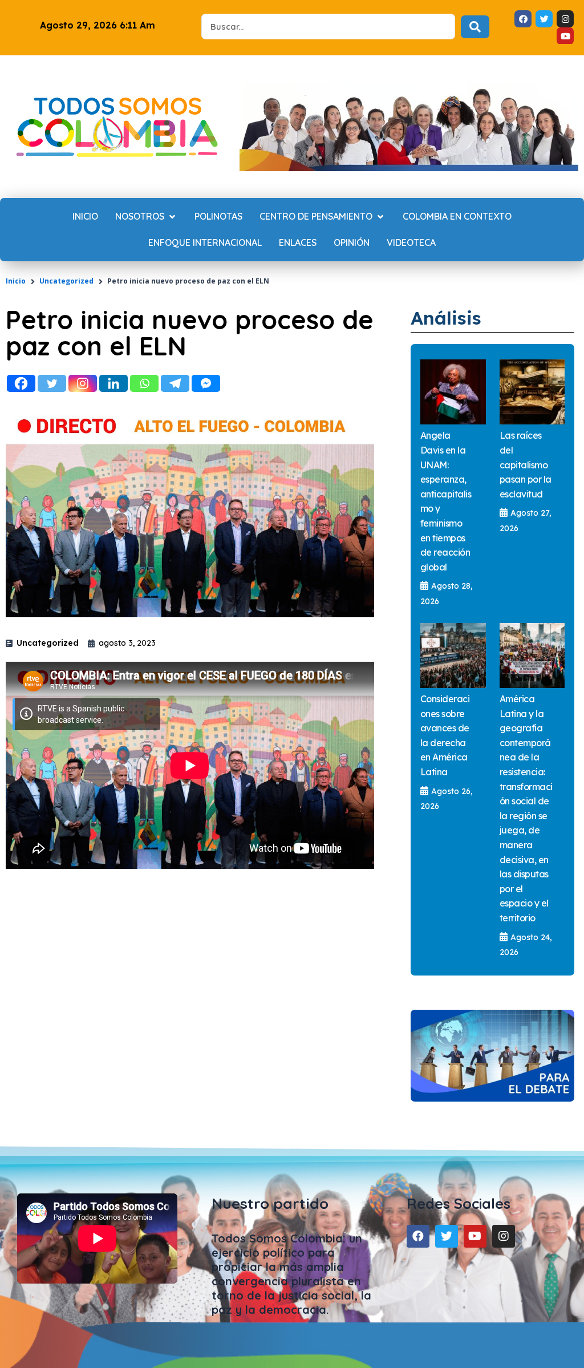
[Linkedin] (113, 383)
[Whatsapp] (144, 383)
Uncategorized (66, 281)
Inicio (16, 281)
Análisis (446, 317)
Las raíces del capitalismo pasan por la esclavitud (525, 464)
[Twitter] (52, 383)
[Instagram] (82, 383)
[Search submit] (475, 26)
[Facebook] (21, 383)
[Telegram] (175, 383)
